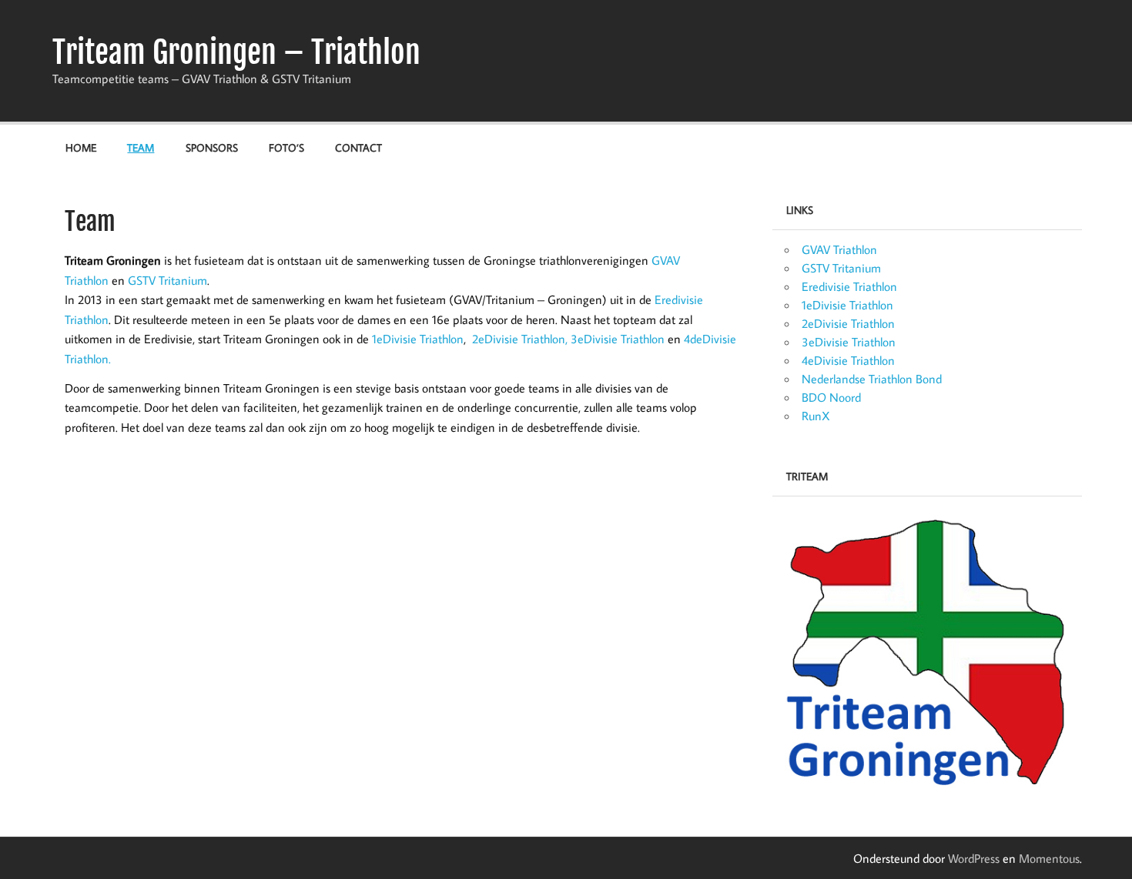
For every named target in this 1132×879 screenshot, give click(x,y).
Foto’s (286, 147)
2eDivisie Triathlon (848, 323)
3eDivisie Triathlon (618, 338)
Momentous (1049, 858)
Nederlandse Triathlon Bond (872, 378)
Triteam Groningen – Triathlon (236, 52)
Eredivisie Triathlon (849, 286)
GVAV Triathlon (839, 249)
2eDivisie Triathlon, (520, 338)
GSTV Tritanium (167, 280)
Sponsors (212, 147)
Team (140, 147)
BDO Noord (831, 397)
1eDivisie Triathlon (418, 338)
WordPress (974, 858)
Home (80, 147)
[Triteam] (927, 651)
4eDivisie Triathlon (848, 360)
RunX (816, 415)
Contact (358, 147)
